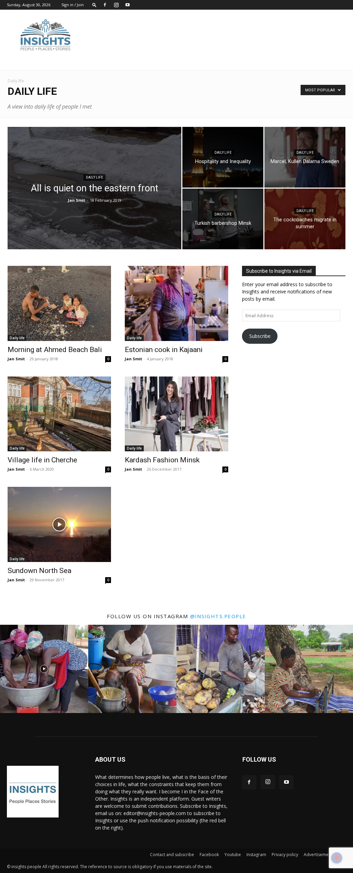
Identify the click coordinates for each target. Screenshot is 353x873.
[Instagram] (116, 5)
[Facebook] (105, 5)
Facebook (209, 854)
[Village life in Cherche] (59, 414)
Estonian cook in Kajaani (164, 349)
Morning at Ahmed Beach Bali (55, 349)
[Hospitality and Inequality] (222, 157)
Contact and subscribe (172, 854)
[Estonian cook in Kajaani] (176, 303)
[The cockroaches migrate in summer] (304, 219)
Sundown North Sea (39, 570)
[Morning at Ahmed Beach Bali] (59, 303)
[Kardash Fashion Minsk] (176, 414)
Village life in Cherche (42, 460)
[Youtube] (127, 5)
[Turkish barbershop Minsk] (222, 219)
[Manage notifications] (336, 857)
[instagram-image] (44, 669)
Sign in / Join (72, 4)
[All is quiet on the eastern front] (94, 202)
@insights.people (218, 616)
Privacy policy (285, 854)
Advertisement (318, 854)
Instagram (256, 854)
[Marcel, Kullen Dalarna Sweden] (304, 157)
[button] (94, 4)
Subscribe (260, 336)
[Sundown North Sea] (59, 524)
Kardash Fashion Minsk (162, 460)
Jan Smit (76, 200)
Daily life (94, 177)
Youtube (232, 854)
